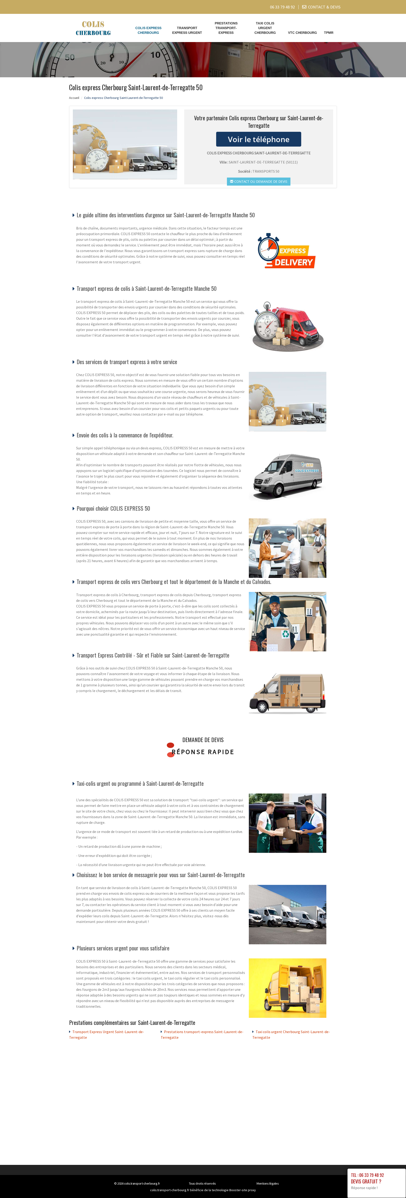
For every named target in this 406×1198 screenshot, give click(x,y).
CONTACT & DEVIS (324, 7)
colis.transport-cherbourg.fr (142, 1183)
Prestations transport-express (226, 28)
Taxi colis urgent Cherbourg (265, 28)
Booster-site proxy (242, 1190)
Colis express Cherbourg (148, 30)
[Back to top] (393, 1185)
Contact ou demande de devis (260, 181)
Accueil (74, 98)
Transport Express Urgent (187, 30)
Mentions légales (268, 1183)
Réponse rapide (203, 751)
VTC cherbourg (302, 33)
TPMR (328, 33)
